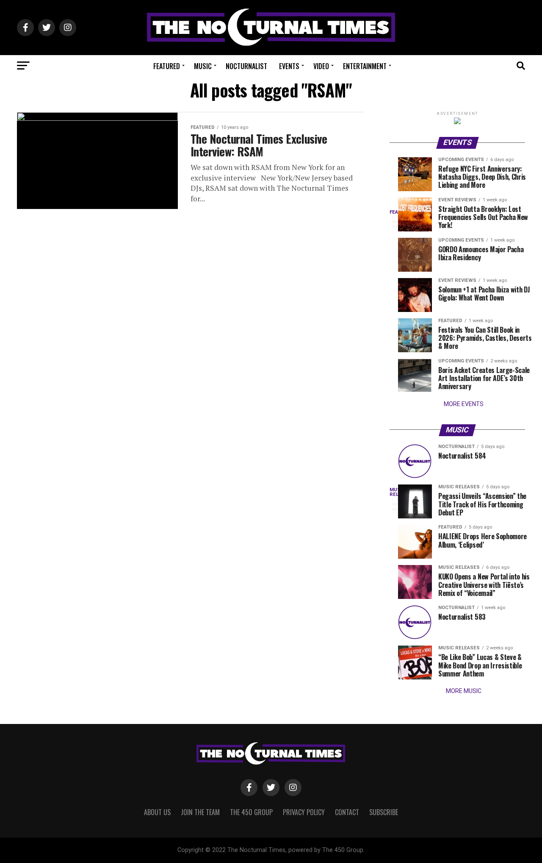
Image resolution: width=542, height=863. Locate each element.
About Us (157, 812)
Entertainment (365, 66)
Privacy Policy (304, 812)
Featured (166, 66)
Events (289, 66)
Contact (347, 812)
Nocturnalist (246, 66)
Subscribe (383, 812)
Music (203, 66)
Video (321, 66)
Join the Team (200, 812)
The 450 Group (251, 812)
